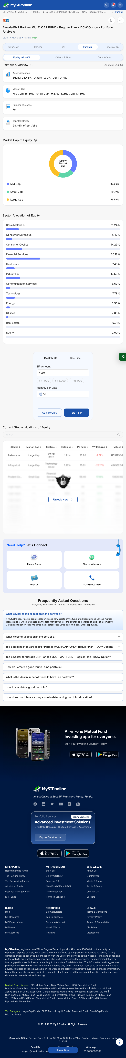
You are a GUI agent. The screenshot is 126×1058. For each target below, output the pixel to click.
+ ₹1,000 (44, 380)
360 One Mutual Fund (84, 985)
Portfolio (87, 46)
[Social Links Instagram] (70, 804)
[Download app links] (80, 754)
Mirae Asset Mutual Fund (75, 988)
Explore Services (48, 837)
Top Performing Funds (17, 881)
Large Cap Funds (31, 1011)
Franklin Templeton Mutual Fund (94, 994)
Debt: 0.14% (104, 57)
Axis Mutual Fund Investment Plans (56, 994)
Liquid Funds (63, 1011)
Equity (5, 38)
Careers (91, 896)
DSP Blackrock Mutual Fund (20, 994)
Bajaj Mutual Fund (60, 985)
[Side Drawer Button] (120, 5)
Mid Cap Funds (13, 1014)
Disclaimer (92, 927)
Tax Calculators (54, 917)
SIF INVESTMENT (55, 875)
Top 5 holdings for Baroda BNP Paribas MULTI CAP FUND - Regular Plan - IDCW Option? (59, 646)
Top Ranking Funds (15, 875)
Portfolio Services (55, 896)
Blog (7, 911)
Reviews (50, 932)
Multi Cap (16, 38)
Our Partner (93, 875)
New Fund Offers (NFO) (58, 886)
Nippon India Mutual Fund (18, 1001)
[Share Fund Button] (120, 20)
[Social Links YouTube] (61, 804)
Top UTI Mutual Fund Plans (19, 998)
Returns (38, 46)
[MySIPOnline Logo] (17, 5)
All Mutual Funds (14, 886)
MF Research (12, 917)
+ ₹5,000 (76, 380)
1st (44, 394)
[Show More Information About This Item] (31, 64)
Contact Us (93, 891)
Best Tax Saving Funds (17, 891)
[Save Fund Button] (111, 20)
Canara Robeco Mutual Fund (58, 991)
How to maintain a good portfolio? (26, 687)
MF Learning (12, 932)
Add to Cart (49, 412)
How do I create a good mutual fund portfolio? (34, 667)
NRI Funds (10, 896)
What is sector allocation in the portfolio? (30, 636)
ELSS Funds (48, 1011)
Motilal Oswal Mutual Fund (45, 988)
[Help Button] (119, 1042)
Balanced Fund (80, 1011)
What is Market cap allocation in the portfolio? (34, 613)
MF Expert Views (14, 922)
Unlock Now (60, 499)
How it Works (53, 927)
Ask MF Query (94, 886)
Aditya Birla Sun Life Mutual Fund (23, 991)
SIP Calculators (54, 911)
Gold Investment (54, 891)
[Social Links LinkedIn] (44, 804)
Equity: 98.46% (21, 57)
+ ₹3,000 (60, 380)
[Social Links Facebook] (35, 804)
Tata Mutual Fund (45, 998)
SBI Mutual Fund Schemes (93, 998)
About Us (91, 870)
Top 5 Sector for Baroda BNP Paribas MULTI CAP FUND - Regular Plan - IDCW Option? (58, 656)
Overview (13, 46)
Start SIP (77, 412)
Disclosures (93, 932)
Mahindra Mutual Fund (17, 988)
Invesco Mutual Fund (86, 991)
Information (112, 46)
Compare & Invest (55, 922)
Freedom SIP (53, 881)
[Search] (106, 5)
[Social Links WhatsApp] (78, 804)
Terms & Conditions (97, 911)
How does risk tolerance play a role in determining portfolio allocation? (49, 697)
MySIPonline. (60, 1024)
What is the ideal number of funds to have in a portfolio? (40, 677)
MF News (10, 927)
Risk (63, 46)
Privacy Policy (94, 917)
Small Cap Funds (99, 1011)
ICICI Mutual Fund (39, 985)
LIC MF (103, 991)
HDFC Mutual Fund (101, 988)
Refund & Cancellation (98, 922)
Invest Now (63, 1050)
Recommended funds (16, 870)
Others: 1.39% (63, 57)
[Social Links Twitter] (52, 804)
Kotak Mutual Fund (67, 998)
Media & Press (94, 881)
